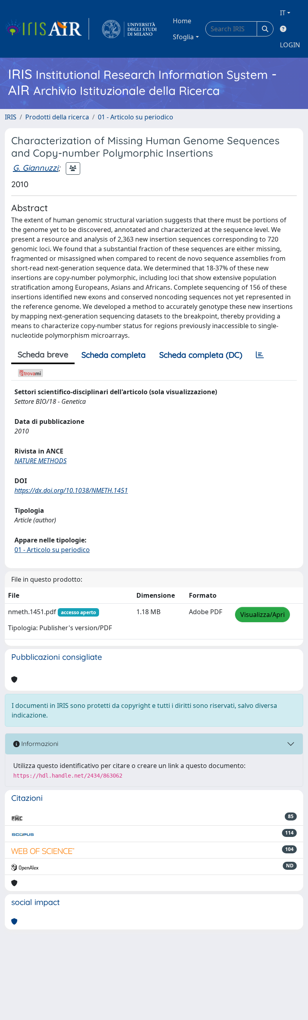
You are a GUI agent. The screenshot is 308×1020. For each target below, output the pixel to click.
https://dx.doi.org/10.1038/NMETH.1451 (71, 490)
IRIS (10, 117)
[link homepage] (47, 29)
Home (182, 20)
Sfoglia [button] (183, 36)
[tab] (260, 355)
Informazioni (39, 744)
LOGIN (290, 44)
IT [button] (283, 12)
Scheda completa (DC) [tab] (200, 355)
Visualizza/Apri (262, 614)
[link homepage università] (129, 29)
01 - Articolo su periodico (135, 117)
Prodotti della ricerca (57, 117)
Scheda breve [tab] (43, 354)
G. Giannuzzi (35, 168)
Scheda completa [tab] (113, 355)
